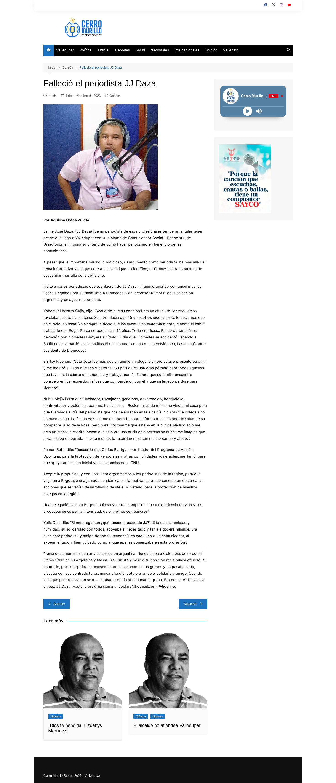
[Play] (247, 111)
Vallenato (230, 50)
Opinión (211, 50)
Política (85, 50)
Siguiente (190, 604)
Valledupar (65, 50)
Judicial (103, 50)
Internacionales (186, 50)
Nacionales (159, 50)
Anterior (59, 604)
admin (52, 95)
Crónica (141, 716)
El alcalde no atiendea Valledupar (167, 725)
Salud (140, 50)
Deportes (122, 50)
